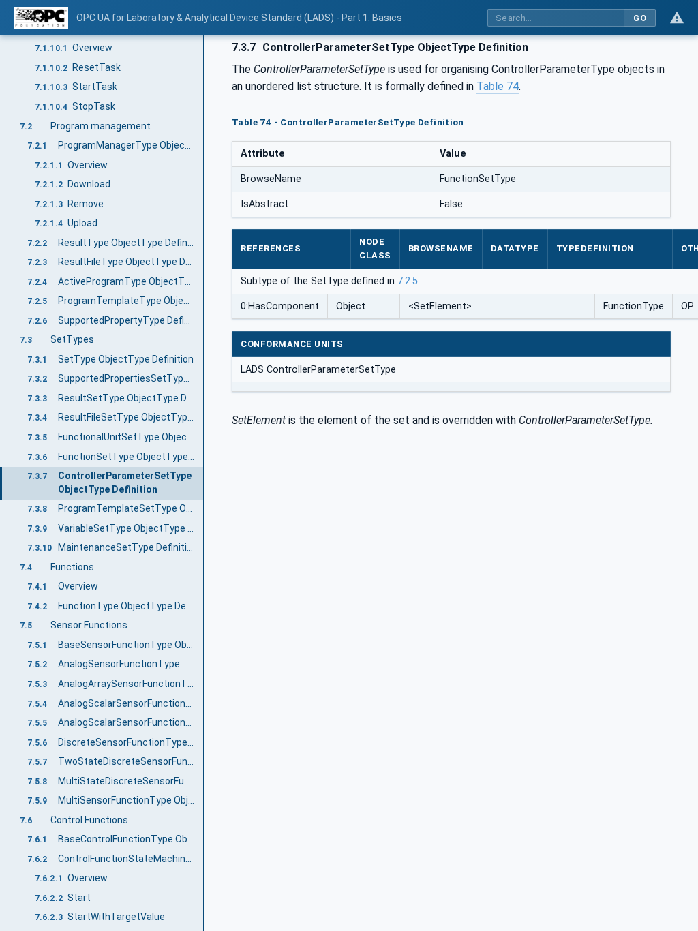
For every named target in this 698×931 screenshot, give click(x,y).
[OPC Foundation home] (41, 18)
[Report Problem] (676, 17)
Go (639, 18)
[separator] (204, 483)
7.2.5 (407, 281)
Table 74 (497, 86)
